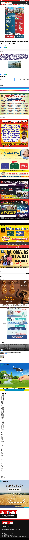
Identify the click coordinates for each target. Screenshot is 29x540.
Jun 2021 (2, 421)
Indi (1, 447)
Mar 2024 (2, 405)
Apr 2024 (2, 405)
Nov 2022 (2, 413)
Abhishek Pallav (3, 431)
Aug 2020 (2, 426)
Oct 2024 (2, 402)
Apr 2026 (2, 393)
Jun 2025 (2, 398)
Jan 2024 (2, 406)
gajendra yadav (2, 445)
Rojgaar (2, 459)
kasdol (1, 450)
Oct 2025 (2, 396)
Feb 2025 (2, 400)
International (2, 448)
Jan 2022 (2, 418)
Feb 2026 (2, 394)
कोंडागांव (1, 468)
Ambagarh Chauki (3, 432)
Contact (25, 536)
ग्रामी (1, 469)
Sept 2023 (2, 408)
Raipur (1, 456)
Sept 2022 (2, 414)
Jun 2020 (2, 427)
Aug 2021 (2, 420)
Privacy (22, 536)
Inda (1, 446)
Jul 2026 (2, 392)
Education (2, 443)
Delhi (1, 441)
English (2, 443)
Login (18, 536)
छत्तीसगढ (2, 470)
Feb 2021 (2, 423)
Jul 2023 (2, 409)
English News (2, 444)
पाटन (1, 471)
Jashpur (2, 449)
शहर (1, 474)
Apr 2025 (2, 399)
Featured (2, 444)
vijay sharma (2, 462)
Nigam (1, 453)
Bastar (1, 433)
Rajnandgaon (2, 457)
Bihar (1, 435)
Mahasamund (2, 452)
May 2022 (2, 416)
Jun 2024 (2, 404)
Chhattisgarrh (2, 439)
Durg (1, 442)
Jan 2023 (2, 412)
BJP (1, 436)
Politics (2, 455)
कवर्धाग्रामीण (2, 467)
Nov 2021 (2, 419)
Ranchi (1, 457)
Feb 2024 (2, 406)
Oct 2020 (2, 425)
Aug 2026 (2, 391)
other (1, 454)
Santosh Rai (2, 459)
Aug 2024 (2, 403)
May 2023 (2, 410)
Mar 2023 (2, 411)
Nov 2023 (2, 407)
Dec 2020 (2, 424)
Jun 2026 (2, 392)
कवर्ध (1, 466)
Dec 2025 (2, 395)
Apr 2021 (2, 422)
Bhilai (1, 434)
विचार (1, 473)
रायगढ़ (1, 472)
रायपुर (1, 472)
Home (20, 536)
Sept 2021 (2, 420)
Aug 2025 (2, 397)
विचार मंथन (2, 473)
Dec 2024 (2, 401)
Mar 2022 (2, 417)
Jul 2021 (2, 421)
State (1, 460)
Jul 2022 (2, 415)
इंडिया (1, 463)
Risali (1, 458)
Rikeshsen (2, 458)
